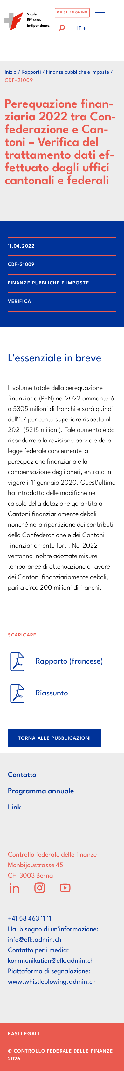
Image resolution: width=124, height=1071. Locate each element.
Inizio (11, 72)
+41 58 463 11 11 (29, 919)
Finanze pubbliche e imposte (77, 72)
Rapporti (31, 72)
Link (14, 807)
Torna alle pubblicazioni (54, 738)
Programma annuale (41, 791)
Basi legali (23, 1034)
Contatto (22, 775)
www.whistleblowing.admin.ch (52, 982)
